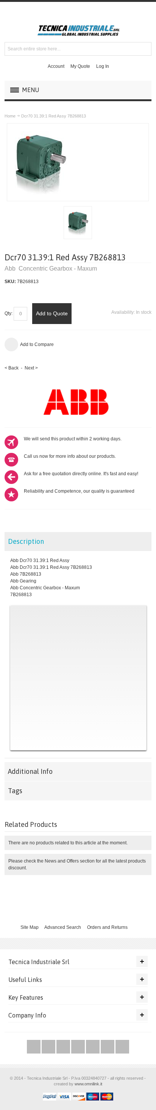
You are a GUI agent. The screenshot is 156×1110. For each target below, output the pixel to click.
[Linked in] (122, 1047)
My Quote (80, 66)
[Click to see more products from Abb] (78, 401)
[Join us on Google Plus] (63, 1047)
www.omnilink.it (88, 1084)
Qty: (8, 313)
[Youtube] (78, 1047)
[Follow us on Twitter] (34, 1047)
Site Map (29, 927)
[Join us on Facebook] (49, 1047)
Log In (102, 66)
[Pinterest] (108, 1047)
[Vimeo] (93, 1047)
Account (56, 66)
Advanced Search (62, 927)
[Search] (144, 49)
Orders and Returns (107, 927)
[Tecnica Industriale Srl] (78, 30)
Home (10, 116)
